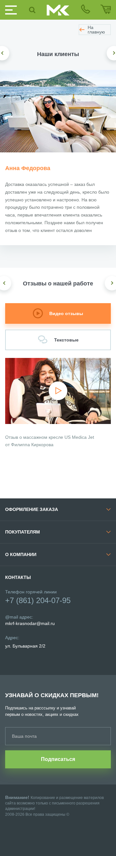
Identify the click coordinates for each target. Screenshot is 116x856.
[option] (58, 111)
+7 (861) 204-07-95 (38, 600)
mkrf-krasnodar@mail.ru (30, 623)
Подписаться (58, 759)
